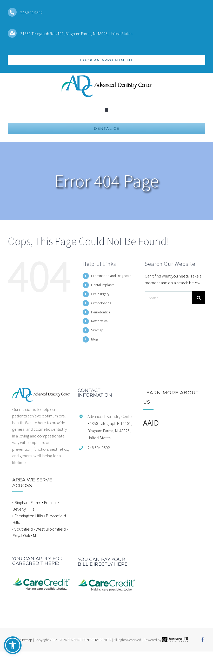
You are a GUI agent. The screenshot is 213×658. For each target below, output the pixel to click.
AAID (151, 423)
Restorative (99, 321)
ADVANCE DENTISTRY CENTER (89, 639)
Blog (94, 339)
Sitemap (97, 330)
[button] (12, 645)
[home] (41, 391)
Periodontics (100, 312)
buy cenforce (11, 654)
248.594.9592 (31, 12)
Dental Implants (102, 284)
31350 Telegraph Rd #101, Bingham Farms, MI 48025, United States (76, 33)
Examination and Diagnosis (111, 275)
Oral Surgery (100, 294)
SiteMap (26, 639)
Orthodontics (101, 303)
